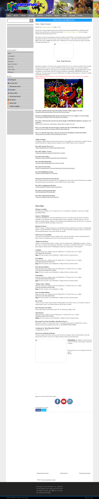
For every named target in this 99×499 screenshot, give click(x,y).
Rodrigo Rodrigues (47, 27)
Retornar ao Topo (89, 497)
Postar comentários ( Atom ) (48, 480)
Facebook (38, 410)
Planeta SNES (13, 93)
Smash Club (13, 103)
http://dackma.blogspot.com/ (71, 32)
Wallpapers (11, 72)
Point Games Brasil (15, 96)
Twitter (44, 410)
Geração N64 (13, 83)
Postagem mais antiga (84, 473)
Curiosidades (11, 56)
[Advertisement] (63, 377)
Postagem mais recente (43, 473)
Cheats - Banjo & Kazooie (43, 24)
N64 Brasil (13, 497)
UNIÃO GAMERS (15, 106)
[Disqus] (63, 440)
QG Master (13, 100)
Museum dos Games (15, 86)
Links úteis (11, 66)
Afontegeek (13, 79)
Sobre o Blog (11, 69)
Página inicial (64, 473)
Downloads (11, 59)
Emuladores (11, 61)
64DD (9, 53)
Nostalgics (12, 89)
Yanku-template (24, 497)
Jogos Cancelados (12, 64)
